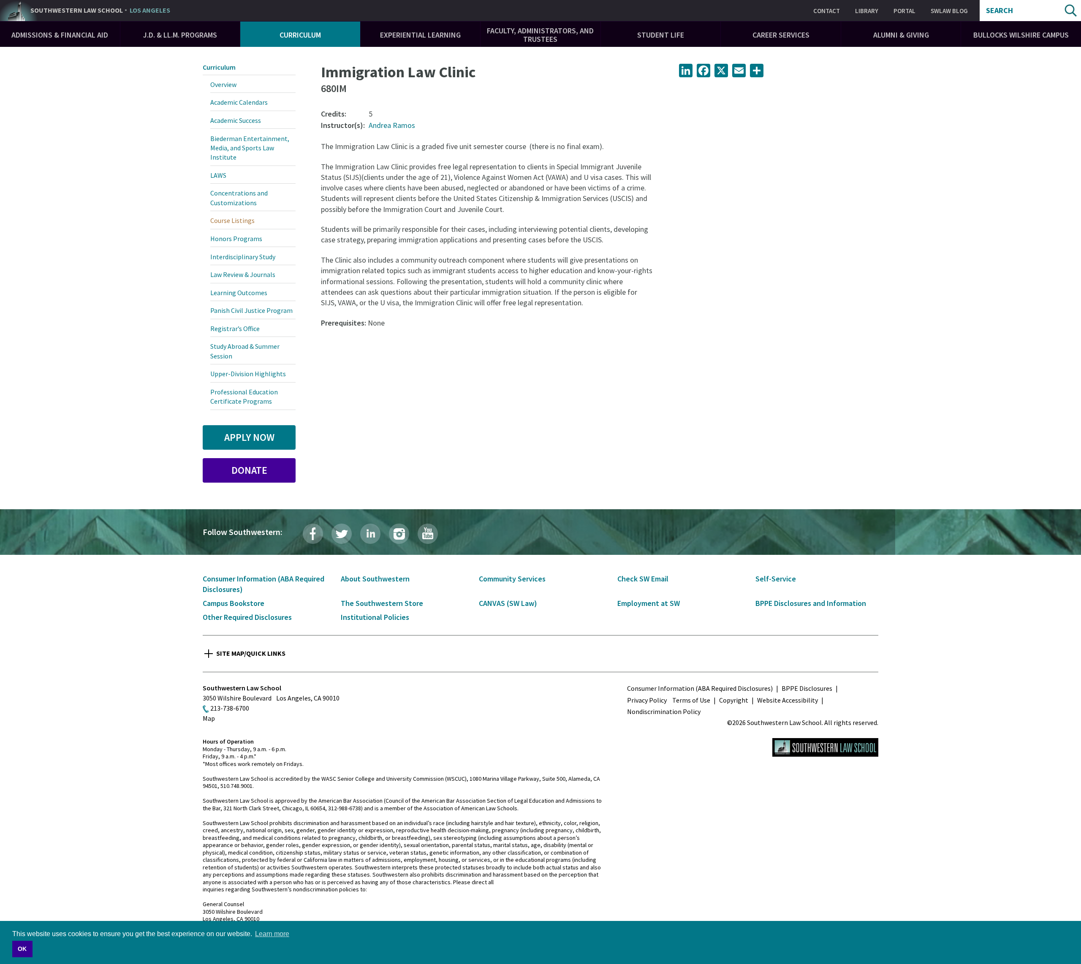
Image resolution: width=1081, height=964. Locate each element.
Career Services (780, 35)
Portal (904, 11)
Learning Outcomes (238, 292)
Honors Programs (236, 238)
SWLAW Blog (949, 11)
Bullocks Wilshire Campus (1021, 35)
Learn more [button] (272, 933)
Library (866, 11)
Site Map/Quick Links (250, 653)
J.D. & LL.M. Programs (180, 35)
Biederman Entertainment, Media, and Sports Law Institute (249, 148)
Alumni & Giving (901, 35)
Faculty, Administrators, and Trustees (540, 35)
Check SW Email (642, 579)
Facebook (313, 534)
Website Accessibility (787, 700)
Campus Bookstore (233, 603)
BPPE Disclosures (807, 688)
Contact (826, 11)
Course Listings (232, 220)
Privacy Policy (647, 700)
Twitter (341, 534)
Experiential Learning (420, 35)
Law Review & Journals (242, 274)
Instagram (399, 534)
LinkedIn (370, 534)
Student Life (660, 35)
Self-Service (775, 579)
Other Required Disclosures (247, 617)
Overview (223, 84)
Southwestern (100, 10)
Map (209, 718)
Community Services (512, 579)
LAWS (218, 175)
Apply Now (249, 437)
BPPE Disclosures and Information (810, 603)
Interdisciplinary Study (242, 257)
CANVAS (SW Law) (508, 603)
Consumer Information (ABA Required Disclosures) (700, 688)
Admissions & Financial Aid (59, 35)
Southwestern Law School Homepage (825, 747)
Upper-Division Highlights (248, 373)
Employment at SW (648, 603)
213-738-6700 (229, 708)
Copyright (733, 700)
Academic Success (235, 120)
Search (999, 10)
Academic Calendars (239, 102)
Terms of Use (691, 700)
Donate (249, 470)
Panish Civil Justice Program (251, 310)
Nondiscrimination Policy (664, 711)
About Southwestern (375, 579)
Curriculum (300, 35)
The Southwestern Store (382, 603)
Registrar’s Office (235, 328)
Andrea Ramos (392, 125)
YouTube (428, 534)
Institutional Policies (375, 617)
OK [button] (22, 948)
